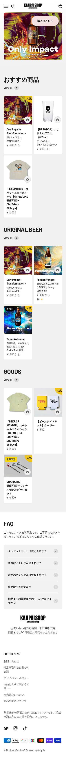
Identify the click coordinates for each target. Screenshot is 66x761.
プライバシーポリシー (16, 677)
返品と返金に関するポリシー (16, 686)
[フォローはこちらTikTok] (24, 728)
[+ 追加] (27, 119)
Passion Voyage (46, 279)
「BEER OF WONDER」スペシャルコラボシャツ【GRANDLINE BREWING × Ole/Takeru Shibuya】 (17, 433)
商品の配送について (15, 700)
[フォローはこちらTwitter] (6, 728)
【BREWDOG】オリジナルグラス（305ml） (48, 133)
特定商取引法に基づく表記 (16, 669)
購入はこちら (45, 20)
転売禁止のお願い (14, 694)
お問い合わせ (11, 661)
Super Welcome (16, 339)
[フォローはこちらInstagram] (15, 728)
